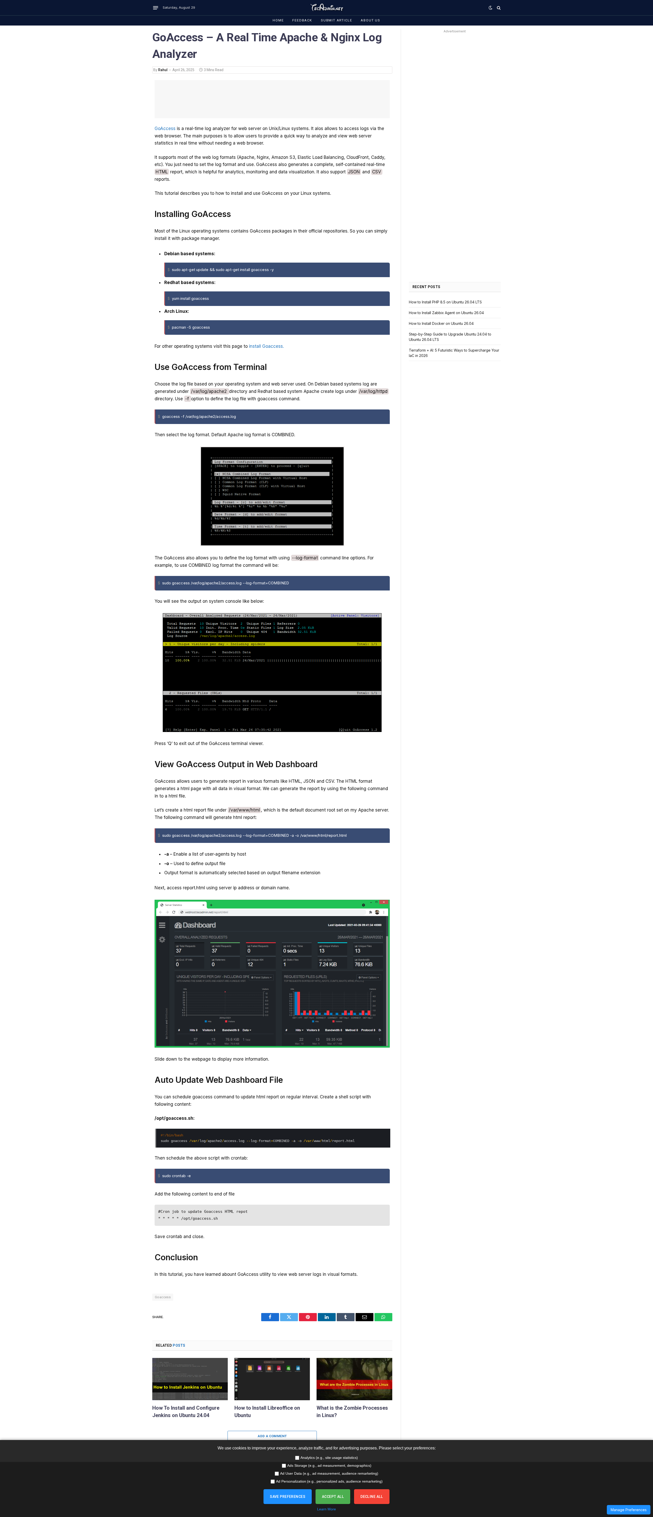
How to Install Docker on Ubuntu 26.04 (441, 323)
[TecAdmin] (326, 7)
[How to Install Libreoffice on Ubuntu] (272, 1379)
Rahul (163, 70)
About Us (370, 20)
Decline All (371, 1497)
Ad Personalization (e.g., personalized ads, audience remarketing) (329, 1481)
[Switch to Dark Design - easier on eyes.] (490, 8)
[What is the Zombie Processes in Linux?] (354, 1379)
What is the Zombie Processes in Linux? (352, 1411)
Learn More (326, 1509)
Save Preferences (287, 1497)
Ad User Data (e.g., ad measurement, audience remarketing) (329, 1473)
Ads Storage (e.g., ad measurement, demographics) (329, 1465)
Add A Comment (272, 1436)
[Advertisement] (272, 99)
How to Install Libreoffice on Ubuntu (267, 1411)
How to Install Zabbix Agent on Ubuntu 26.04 (446, 313)
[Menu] (155, 7)
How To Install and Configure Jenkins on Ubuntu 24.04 (185, 1411)
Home (278, 20)
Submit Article (336, 20)
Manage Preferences (629, 1510)
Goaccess (163, 1297)
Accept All (333, 1497)
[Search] (498, 8)
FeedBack (302, 20)
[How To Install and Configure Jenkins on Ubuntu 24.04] (190, 1379)
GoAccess (165, 128)
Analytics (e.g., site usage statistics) (329, 1458)
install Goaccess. (266, 346)
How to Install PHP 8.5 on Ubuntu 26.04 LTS (445, 302)
